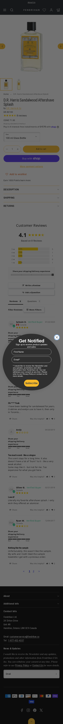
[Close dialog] (56, 337)
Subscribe (31, 383)
